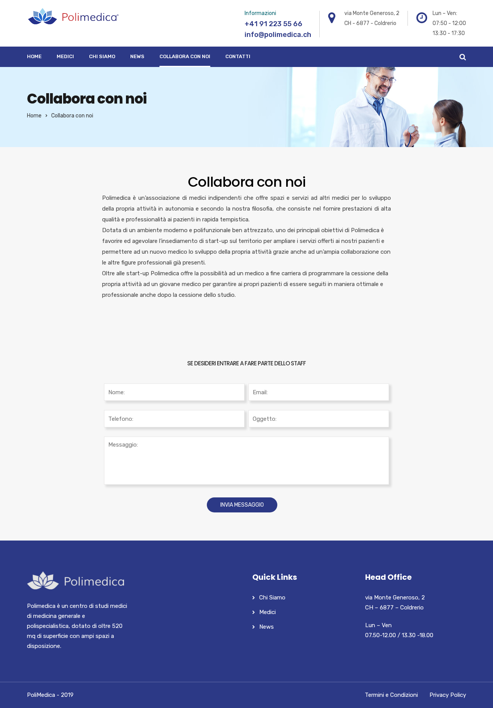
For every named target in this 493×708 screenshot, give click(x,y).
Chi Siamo (102, 56)
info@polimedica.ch (278, 34)
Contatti (237, 56)
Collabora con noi (184, 56)
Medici (65, 56)
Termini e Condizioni (391, 694)
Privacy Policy (447, 694)
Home (34, 56)
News (137, 56)
